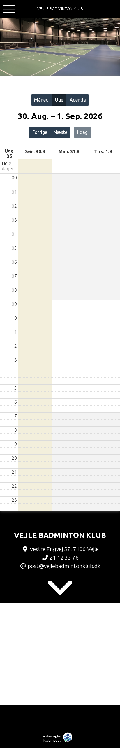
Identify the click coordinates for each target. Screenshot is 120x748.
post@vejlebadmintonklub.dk (64, 566)
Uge (59, 99)
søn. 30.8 (35, 151)
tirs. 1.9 (103, 151)
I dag (82, 132)
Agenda (78, 99)
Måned (41, 99)
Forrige (39, 132)
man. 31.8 (69, 151)
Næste (60, 132)
